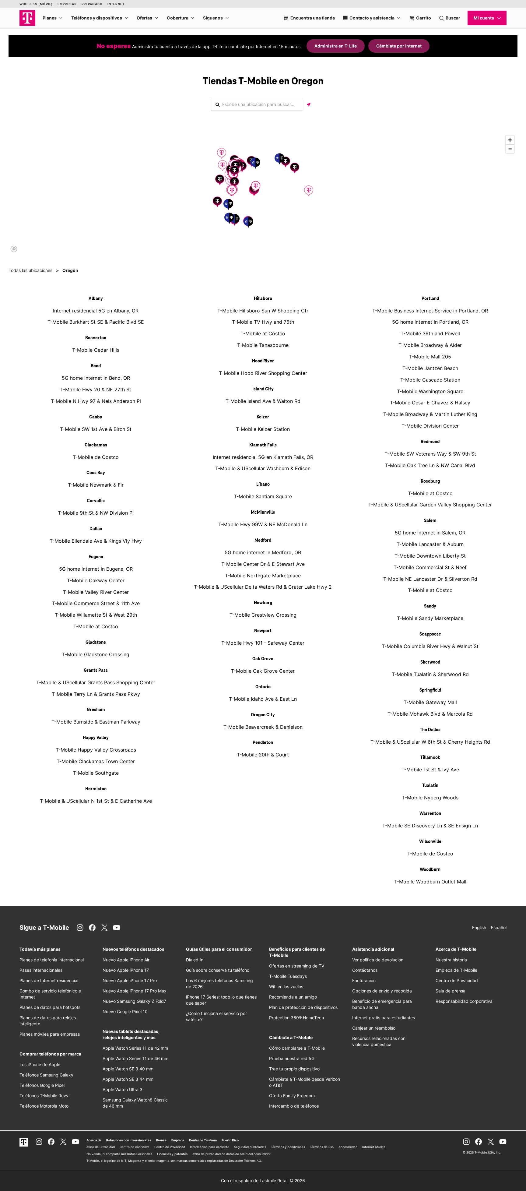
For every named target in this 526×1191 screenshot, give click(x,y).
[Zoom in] (510, 140)
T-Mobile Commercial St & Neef (430, 567)
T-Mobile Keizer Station (263, 429)
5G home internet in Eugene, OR (96, 569)
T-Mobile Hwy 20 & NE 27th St (95, 389)
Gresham (96, 709)
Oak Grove (262, 659)
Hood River (263, 361)
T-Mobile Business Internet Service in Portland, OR (430, 311)
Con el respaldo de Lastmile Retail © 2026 (263, 1180)
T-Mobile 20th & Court (263, 755)
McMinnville (263, 512)
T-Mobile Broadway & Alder (430, 345)
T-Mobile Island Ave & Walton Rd (263, 401)
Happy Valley (96, 737)
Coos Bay (95, 472)
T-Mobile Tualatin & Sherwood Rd (430, 674)
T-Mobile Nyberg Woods (430, 798)
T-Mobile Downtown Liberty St (430, 556)
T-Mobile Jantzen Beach (430, 368)
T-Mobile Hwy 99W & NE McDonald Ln (262, 524)
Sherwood (430, 662)
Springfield (430, 690)
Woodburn (430, 869)
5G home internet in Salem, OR (430, 533)
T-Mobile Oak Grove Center (263, 671)
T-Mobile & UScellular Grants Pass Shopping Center (95, 682)
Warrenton (430, 813)
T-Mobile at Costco (95, 626)
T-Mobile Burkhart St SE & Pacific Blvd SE (95, 322)
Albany (96, 298)
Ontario (263, 687)
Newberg (263, 603)
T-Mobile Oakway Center (95, 580)
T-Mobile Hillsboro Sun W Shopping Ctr (262, 311)
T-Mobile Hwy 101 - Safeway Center (262, 643)
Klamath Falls (263, 445)
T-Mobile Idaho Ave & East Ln (263, 699)
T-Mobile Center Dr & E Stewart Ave (263, 564)
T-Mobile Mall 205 (430, 357)
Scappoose (430, 634)
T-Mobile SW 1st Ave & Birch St (96, 429)
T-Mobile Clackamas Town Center (96, 761)
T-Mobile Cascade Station (430, 380)
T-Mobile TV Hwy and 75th (263, 322)
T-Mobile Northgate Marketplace (263, 576)
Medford (262, 540)
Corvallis (96, 501)
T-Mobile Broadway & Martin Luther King (430, 414)
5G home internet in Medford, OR (263, 552)
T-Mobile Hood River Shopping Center (263, 373)
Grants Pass (96, 670)
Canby (95, 417)
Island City (263, 389)
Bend (96, 366)
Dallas (95, 529)
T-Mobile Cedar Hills (95, 350)
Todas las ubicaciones (30, 270)
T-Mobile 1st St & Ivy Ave (430, 769)
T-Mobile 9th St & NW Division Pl (96, 513)
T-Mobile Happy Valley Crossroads (96, 750)
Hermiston (96, 789)
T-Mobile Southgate (96, 773)
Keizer (263, 417)
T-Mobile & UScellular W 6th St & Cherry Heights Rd (430, 742)
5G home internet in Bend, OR (96, 378)
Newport (263, 631)
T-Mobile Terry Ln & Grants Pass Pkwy (96, 694)
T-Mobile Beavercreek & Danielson (263, 727)
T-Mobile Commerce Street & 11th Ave (96, 603)
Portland (430, 298)
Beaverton (95, 338)
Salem (430, 520)
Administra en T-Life (335, 45)
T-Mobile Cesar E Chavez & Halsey (430, 403)
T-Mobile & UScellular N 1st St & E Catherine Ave (96, 801)
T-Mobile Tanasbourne (263, 345)
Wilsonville (430, 841)
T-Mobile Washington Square (430, 391)
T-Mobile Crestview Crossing (263, 615)
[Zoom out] (510, 148)
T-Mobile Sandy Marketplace (430, 618)
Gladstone (96, 642)
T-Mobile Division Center (430, 426)
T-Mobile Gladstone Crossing (95, 654)
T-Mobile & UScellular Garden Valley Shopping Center (430, 505)
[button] (222, 165)
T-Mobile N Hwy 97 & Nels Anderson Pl (96, 401)
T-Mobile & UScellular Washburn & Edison (262, 468)
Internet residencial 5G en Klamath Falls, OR (263, 457)
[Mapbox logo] (13, 248)
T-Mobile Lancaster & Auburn (430, 544)
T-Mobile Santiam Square (263, 496)
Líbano (263, 484)
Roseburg (430, 481)
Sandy (430, 606)
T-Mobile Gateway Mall (430, 702)
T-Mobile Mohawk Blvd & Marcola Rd (430, 714)
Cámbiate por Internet (399, 45)
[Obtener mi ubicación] (308, 104)
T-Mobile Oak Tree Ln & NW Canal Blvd (430, 465)
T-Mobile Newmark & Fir (96, 485)
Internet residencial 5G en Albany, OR (96, 311)
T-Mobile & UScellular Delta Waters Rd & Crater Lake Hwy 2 (263, 587)
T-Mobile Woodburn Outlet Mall (430, 882)
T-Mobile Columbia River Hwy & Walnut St (430, 646)
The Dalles (430, 730)
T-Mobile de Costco (96, 457)
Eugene (96, 557)
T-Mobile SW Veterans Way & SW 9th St (430, 454)
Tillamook (430, 757)
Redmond (430, 441)
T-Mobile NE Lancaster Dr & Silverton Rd (430, 579)
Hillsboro (263, 298)
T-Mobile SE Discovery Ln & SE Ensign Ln (430, 826)
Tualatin (430, 785)
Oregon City (263, 715)
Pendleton (263, 742)
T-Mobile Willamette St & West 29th (96, 615)
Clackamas (96, 445)
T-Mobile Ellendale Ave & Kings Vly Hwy (96, 541)
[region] (263, 193)
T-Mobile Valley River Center (96, 592)
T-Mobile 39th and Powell (430, 333)
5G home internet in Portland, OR (430, 322)
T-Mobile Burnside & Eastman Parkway (95, 722)
